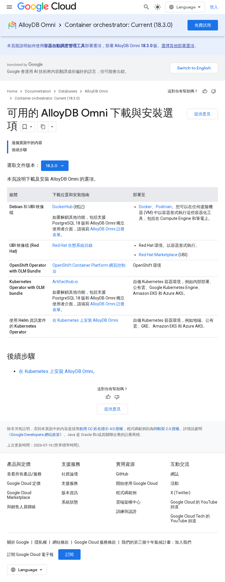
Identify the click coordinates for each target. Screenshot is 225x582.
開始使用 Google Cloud (137, 483)
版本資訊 (70, 492)
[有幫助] (204, 91)
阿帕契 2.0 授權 (166, 429)
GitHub (122, 474)
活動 (175, 483)
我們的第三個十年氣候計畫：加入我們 (156, 542)
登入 (214, 7)
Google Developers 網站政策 (35, 434)
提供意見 (202, 114)
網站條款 (60, 542)
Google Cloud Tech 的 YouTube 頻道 (190, 518)
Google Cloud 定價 (23, 483)
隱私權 (41, 542)
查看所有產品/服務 (24, 474)
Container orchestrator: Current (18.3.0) (119, 25)
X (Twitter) (180, 492)
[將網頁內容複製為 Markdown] (43, 127)
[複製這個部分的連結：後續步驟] (41, 356)
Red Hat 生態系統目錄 (72, 245)
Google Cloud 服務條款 (95, 542)
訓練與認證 (126, 511)
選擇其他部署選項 (177, 45)
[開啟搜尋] (146, 7)
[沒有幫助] (213, 91)
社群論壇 (70, 474)
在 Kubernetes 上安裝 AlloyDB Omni (85, 320)
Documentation (38, 91)
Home (12, 91)
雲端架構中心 (128, 502)
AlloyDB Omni (37, 25)
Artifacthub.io (65, 281)
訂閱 (69, 554)
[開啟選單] (9, 7)
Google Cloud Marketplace (19, 495)
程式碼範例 (126, 492)
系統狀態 (70, 502)
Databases (68, 91)
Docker (145, 206)
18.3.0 (55, 165)
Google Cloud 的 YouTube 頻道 (194, 504)
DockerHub (62, 206)
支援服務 (70, 483)
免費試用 (203, 25)
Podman (164, 206)
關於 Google (18, 542)
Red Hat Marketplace (158, 254)
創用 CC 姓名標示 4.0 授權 (101, 429)
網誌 (175, 474)
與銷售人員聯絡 (21, 506)
